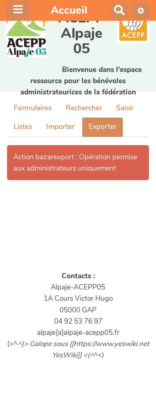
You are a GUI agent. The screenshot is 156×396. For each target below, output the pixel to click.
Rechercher (84, 108)
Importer (60, 126)
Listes (23, 126)
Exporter (102, 126)
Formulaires (33, 108)
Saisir (125, 108)
